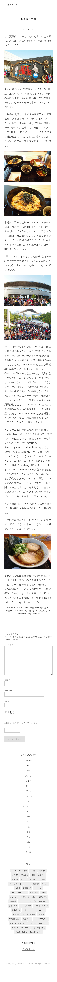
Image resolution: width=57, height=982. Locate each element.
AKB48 (14, 870)
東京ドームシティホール (21, 927)
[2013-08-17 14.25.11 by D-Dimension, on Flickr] (28, 200)
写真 (28, 811)
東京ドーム (27, 919)
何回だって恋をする (39, 897)
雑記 (28, 842)
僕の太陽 (36, 884)
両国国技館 (27, 888)
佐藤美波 (15, 875)
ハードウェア (28, 806)
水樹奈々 (46, 610)
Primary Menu (48, 5)
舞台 (28, 837)
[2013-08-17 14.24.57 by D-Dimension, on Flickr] (28, 166)
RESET (27, 884)
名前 (7, 679)
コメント (9, 644)
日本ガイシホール (33, 610)
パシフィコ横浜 (25, 906)
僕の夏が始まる (21, 932)
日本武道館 (16, 910)
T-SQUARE (33, 923)
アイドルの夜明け (16, 884)
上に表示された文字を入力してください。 (21, 723)
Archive (29, 761)
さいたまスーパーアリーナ (20, 897)
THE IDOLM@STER (41, 919)
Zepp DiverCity (35, 932)
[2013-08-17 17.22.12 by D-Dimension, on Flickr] (28, 324)
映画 (28, 832)
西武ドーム (43, 923)
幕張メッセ (34, 892)
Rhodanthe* (40, 910)
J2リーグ (41, 914)
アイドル (28, 776)
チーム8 (45, 884)
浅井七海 (42, 870)
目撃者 (43, 892)
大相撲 (17, 888)
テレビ (28, 801)
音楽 (28, 847)
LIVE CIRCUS (18, 610)
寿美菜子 (16, 914)
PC (28, 766)
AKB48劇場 (23, 870)
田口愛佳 (33, 870)
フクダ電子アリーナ (41, 906)
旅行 (37, 607)
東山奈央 (24, 875)
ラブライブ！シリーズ (37, 879)
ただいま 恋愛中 (28, 914)
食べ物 (43, 607)
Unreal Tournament (19, 892)
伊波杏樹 (15, 879)
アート (28, 786)
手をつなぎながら (38, 927)
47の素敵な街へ (14, 919)
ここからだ (38, 888)
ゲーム (28, 791)
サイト (7, 701)
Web (28, 771)
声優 (32, 607)
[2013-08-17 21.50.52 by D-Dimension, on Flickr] (28, 551)
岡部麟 (33, 875)
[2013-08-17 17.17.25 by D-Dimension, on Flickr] (28, 66)
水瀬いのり (13, 906)
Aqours (23, 879)
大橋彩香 (13, 901)
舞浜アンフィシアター (18, 923)
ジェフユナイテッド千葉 (28, 901)
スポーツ (28, 796)
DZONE (12, 5)
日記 (28, 827)
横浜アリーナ (28, 910)
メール (8, 690)
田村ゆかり (43, 901)
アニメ (28, 781)
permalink (35, 613)
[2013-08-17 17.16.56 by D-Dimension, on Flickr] (28, 290)
